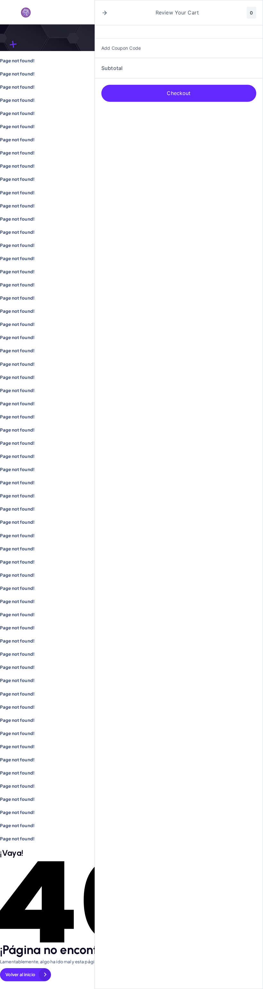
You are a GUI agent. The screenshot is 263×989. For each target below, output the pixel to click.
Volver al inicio (20, 974)
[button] (104, 13)
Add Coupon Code (121, 48)
